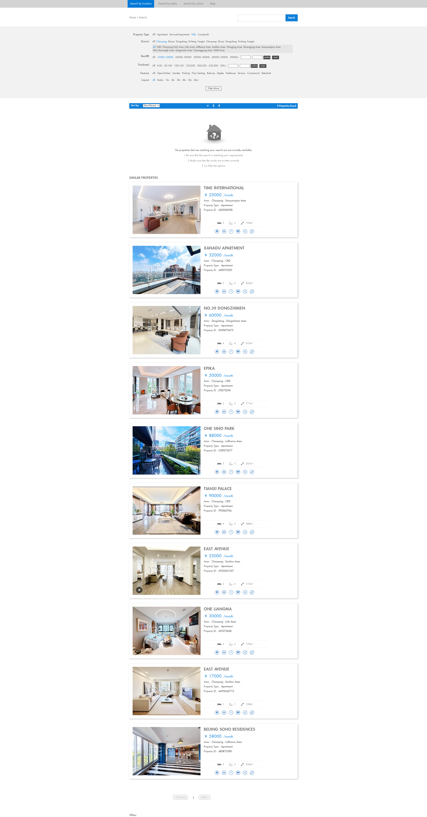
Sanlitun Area (218, 47)
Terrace (241, 73)
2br (173, 80)
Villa (193, 34)
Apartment (162, 34)
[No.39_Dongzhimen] (217, 351)
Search (143, 17)
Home (132, 17)
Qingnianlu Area (183, 50)
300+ (223, 65)
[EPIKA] (217, 412)
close (423, 3)
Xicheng (192, 41)
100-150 (179, 65)
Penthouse (231, 73)
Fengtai (201, 41)
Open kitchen (163, 73)
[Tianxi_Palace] (217, 532)
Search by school (193, 3)
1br (167, 80)
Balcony (211, 73)
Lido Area (190, 47)
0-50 (159, 65)
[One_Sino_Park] (217, 472)
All (153, 34)
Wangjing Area (234, 47)
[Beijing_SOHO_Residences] (217, 773)
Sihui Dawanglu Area (163, 50)
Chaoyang (161, 41)
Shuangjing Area (251, 47)
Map (212, 3)
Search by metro (167, 3)
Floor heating (198, 73)
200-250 (202, 65)
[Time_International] (217, 231)
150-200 (190, 65)
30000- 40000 (201, 57)
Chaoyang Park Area (173, 47)
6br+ (196, 80)
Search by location (141, 3)
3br (178, 80)
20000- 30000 (183, 57)
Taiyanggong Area (202, 50)
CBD (159, 47)
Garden (176, 73)
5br (190, 80)
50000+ (234, 57)
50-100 (168, 65)
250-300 (213, 65)
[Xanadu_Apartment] (217, 291)
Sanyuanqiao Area (271, 47)
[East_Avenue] (217, 592)
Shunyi (171, 41)
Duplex (220, 73)
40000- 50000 (220, 57)
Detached (266, 73)
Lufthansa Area (203, 47)
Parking (186, 73)
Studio (160, 80)
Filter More (213, 88)
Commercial (253, 73)
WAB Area (219, 50)
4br (184, 80)
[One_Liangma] (217, 652)
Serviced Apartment (179, 34)
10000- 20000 (165, 57)
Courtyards (203, 34)
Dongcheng (181, 41)
